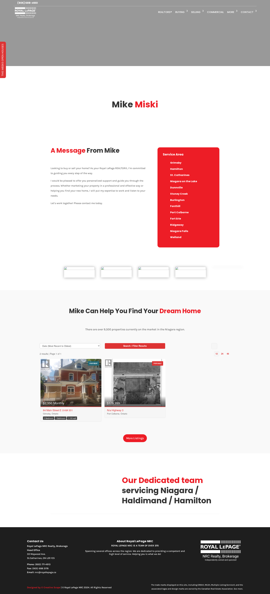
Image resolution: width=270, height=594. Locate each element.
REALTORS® (165, 12)
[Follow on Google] (254, 3)
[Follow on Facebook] (241, 3)
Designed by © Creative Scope (43, 587)
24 (222, 353)
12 (216, 353)
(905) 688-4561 (27, 3)
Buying (180, 12)
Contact (247, 12)
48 (228, 353)
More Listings (135, 438)
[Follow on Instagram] (247, 3)
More (230, 12)
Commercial (215, 12)
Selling (195, 12)
